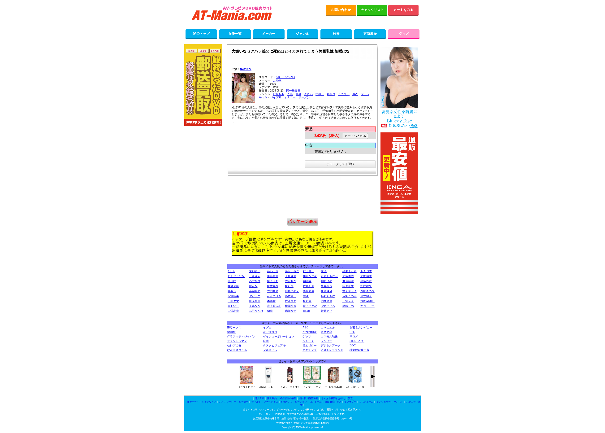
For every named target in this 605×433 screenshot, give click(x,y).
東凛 (324, 271)
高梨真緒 (254, 291)
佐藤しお (308, 286)
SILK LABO (357, 341)
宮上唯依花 (274, 306)
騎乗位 (331, 94)
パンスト (398, 401)
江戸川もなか (329, 276)
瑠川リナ (290, 311)
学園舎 (231, 332)
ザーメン (304, 97)
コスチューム (366, 401)
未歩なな (254, 306)
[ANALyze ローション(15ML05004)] (268, 383)
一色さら (254, 276)
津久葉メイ (349, 291)
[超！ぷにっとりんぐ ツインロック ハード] (355, 383)
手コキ (263, 97)
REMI (306, 311)
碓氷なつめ (310, 276)
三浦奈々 (348, 301)
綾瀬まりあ (349, 271)
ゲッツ (306, 336)
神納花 (307, 281)
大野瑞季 (366, 276)
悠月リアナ (367, 306)
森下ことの (310, 306)
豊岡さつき (367, 291)
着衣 (355, 94)
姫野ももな (328, 296)
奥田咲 (232, 281)
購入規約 (272, 398)
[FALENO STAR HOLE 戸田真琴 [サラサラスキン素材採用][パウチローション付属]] (333, 383)
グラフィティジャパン (241, 336)
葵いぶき (272, 271)
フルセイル (270, 350)
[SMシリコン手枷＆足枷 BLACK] (290, 383)
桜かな (253, 286)
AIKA (231, 271)
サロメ (354, 336)
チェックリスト (372, 10)
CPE (352, 332)
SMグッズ (286, 401)
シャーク (308, 341)
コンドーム (316, 401)
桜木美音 (272, 286)
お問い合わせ (341, 10)
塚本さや (326, 291)
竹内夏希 (272, 291)
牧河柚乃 (290, 301)
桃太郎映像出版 (359, 350)
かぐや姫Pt (270, 332)
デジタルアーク (331, 345)
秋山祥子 (308, 271)
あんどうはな (236, 276)
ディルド (256, 401)
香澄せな (290, 281)
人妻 (290, 94)
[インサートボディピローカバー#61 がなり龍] (312, 383)
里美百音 (326, 286)
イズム (267, 327)
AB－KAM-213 (285, 77)
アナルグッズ (271, 401)
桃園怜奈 (290, 306)
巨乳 (298, 94)
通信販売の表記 (288, 398)
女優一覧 (235, 33)
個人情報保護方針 (308, 398)
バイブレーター (227, 401)
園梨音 (232, 291)
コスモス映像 (329, 336)
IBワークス (234, 327)
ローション (301, 401)
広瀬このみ (349, 296)
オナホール (193, 401)
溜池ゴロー (309, 345)
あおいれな (292, 271)
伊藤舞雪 (272, 276)
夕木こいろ (328, 306)
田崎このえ (292, 291)
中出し (319, 94)
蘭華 (270, 311)
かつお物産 (309, 332)
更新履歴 (370, 33)
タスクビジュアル (274, 345)
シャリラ (326, 341)
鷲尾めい (326, 311)
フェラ (365, 94)
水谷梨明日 (367, 301)
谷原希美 (308, 291)
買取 (350, 398)
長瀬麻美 (233, 296)
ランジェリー (383, 401)
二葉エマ (233, 301)
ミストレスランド (332, 350)
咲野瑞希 (233, 286)
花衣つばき (274, 296)
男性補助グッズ (333, 401)
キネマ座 (326, 332)
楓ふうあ (272, 281)
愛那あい (254, 271)
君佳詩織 (348, 281)
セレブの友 (234, 345)
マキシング (309, 350)
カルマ (277, 80)
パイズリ (275, 97)
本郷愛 (271, 301)
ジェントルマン (237, 341)
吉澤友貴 (233, 311)
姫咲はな (245, 69)
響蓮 (306, 296)
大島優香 (348, 276)
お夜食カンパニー (361, 327)
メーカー (268, 33)
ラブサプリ (350, 401)
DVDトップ (201, 33)
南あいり (233, 306)
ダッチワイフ (209, 401)
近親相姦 (278, 94)
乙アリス (254, 281)
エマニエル (328, 327)
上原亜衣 (290, 276)
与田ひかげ (256, 311)
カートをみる (403, 10)
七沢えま (254, 296)
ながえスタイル (237, 350)
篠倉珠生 (348, 286)
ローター (243, 401)
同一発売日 (293, 90)
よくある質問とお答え (333, 398)
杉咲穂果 (366, 286)
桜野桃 (289, 286)
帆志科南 (254, 301)
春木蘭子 (290, 296)
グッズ (404, 33)
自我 (266, 341)
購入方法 (259, 398)
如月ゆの (326, 281)
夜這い (308, 94)
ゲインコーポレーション (278, 336)
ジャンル (302, 33)
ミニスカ (344, 94)
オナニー (290, 97)
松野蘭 (307, 301)
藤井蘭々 (366, 296)
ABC (305, 327)
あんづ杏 (366, 271)
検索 (336, 33)
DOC (353, 345)
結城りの (348, 306)
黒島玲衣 (366, 281)
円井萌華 (326, 301)
